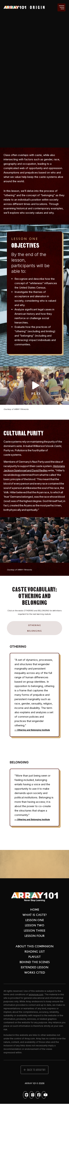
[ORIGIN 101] (24, 8)
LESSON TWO (34, 925)
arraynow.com (36, 994)
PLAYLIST (34, 956)
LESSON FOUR (34, 935)
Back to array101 (36, 1069)
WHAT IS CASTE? (34, 914)
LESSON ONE (34, 920)
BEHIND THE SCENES (34, 962)
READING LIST (34, 951)
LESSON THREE (34, 930)
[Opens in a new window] (26, 1095)
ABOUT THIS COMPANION (34, 946)
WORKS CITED (34, 972)
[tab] (34, 625)
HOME (34, 909)
